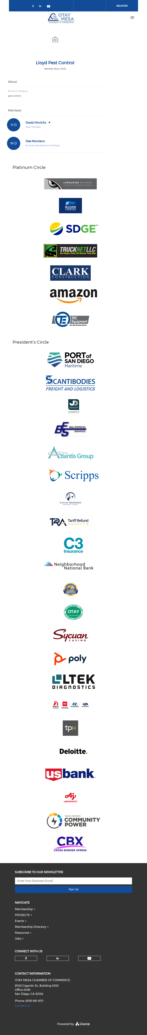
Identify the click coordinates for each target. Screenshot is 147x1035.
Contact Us (22, 1005)
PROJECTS (22, 915)
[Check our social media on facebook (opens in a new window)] (33, 6)
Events (19, 921)
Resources (22, 932)
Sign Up (74, 889)
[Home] (61, 17)
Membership (24, 909)
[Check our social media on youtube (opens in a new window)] (48, 6)
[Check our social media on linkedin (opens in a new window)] (41, 6)
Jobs (18, 938)
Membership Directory (30, 927)
